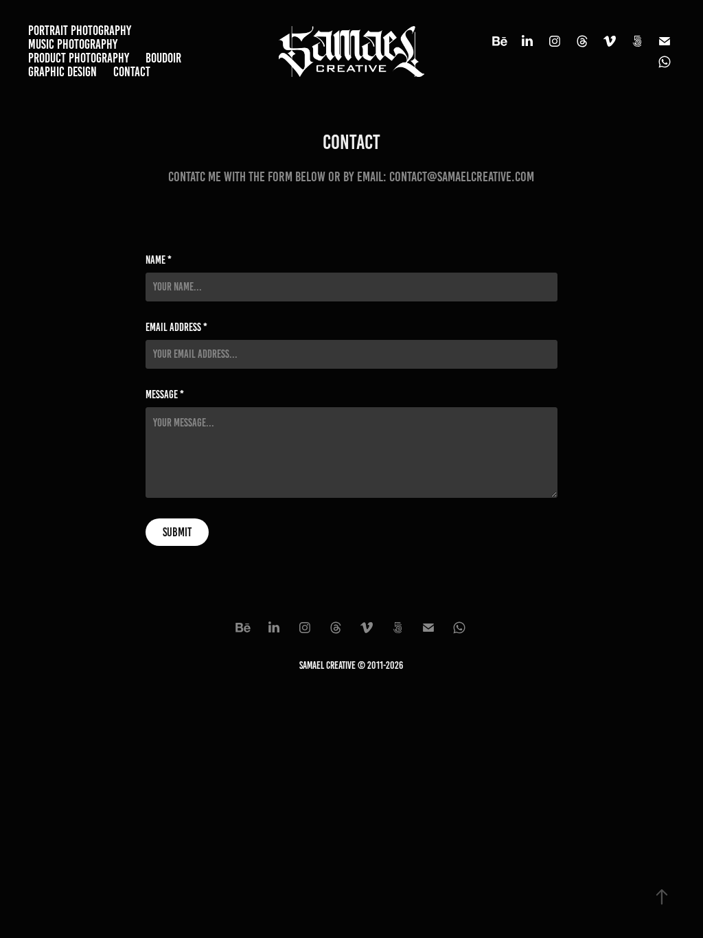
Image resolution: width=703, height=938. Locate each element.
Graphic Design (62, 72)
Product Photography (78, 58)
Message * (165, 394)
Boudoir (163, 58)
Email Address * (176, 327)
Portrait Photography (79, 30)
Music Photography (72, 44)
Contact (131, 72)
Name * (159, 260)
